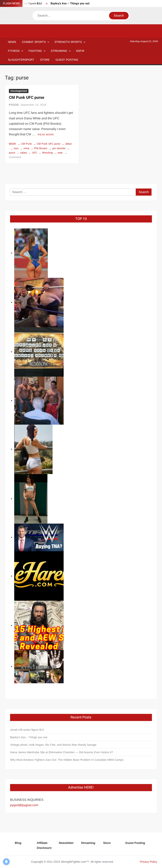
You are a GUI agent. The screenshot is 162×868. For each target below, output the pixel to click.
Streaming (59, 50)
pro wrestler (59, 148)
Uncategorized (18, 91)
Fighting (35, 50)
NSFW (80, 50)
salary (23, 152)
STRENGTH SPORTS (68, 41)
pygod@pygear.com (24, 805)
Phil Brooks (40, 148)
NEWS (12, 41)
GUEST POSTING (67, 59)
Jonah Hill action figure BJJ (27, 729)
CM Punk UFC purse (26, 97)
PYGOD (14, 104)
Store (107, 842)
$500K (12, 143)
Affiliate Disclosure (44, 845)
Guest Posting (135, 842)
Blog (18, 842)
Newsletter (66, 842)
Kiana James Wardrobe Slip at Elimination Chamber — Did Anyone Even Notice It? (61, 752)
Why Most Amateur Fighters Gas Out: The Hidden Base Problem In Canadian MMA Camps (66, 759)
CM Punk (26, 143)
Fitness (14, 50)
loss (16, 148)
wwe (60, 152)
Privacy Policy (148, 861)
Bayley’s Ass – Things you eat (70, 3)
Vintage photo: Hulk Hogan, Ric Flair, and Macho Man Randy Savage (53, 744)
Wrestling (47, 152)
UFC (34, 152)
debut (68, 143)
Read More (46, 134)
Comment (15, 157)
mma (26, 148)
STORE (45, 59)
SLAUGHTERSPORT (21, 59)
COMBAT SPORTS (34, 41)
